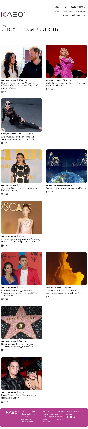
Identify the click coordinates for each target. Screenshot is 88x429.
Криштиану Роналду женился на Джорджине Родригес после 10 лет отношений (19, 293)
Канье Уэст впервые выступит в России (66, 188)
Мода (3, 134)
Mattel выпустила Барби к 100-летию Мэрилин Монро (65, 84)
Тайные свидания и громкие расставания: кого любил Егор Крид (64, 291)
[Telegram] (67, 417)
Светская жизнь (8, 80)
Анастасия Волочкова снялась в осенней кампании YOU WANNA (18, 138)
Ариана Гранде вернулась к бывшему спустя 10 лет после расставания (20, 240)
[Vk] (74, 417)
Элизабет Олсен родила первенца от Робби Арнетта (20, 189)
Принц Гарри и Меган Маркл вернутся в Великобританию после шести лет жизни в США (21, 85)
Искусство (51, 185)
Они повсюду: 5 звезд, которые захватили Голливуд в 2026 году (18, 345)
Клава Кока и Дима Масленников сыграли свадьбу (18, 396)
